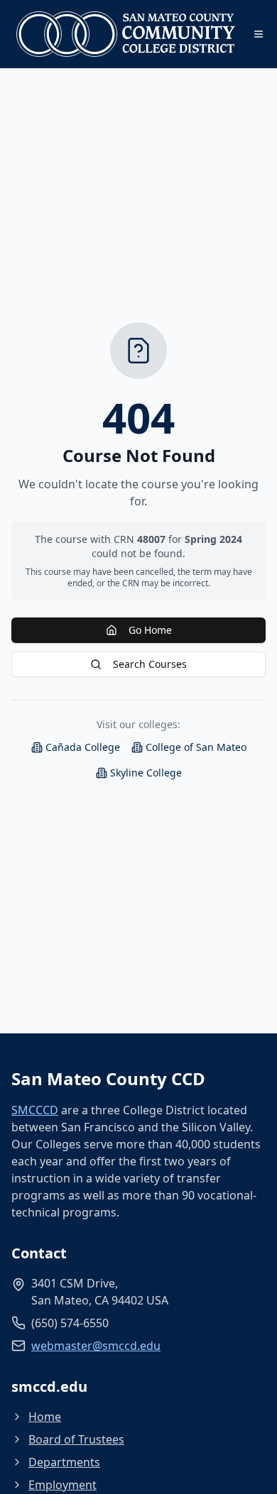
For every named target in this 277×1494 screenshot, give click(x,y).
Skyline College (146, 772)
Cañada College (82, 747)
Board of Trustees (76, 1439)
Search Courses (150, 664)
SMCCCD (34, 1110)
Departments (64, 1462)
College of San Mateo (196, 747)
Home (44, 1416)
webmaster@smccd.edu (96, 1345)
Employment (62, 1485)
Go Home (150, 630)
